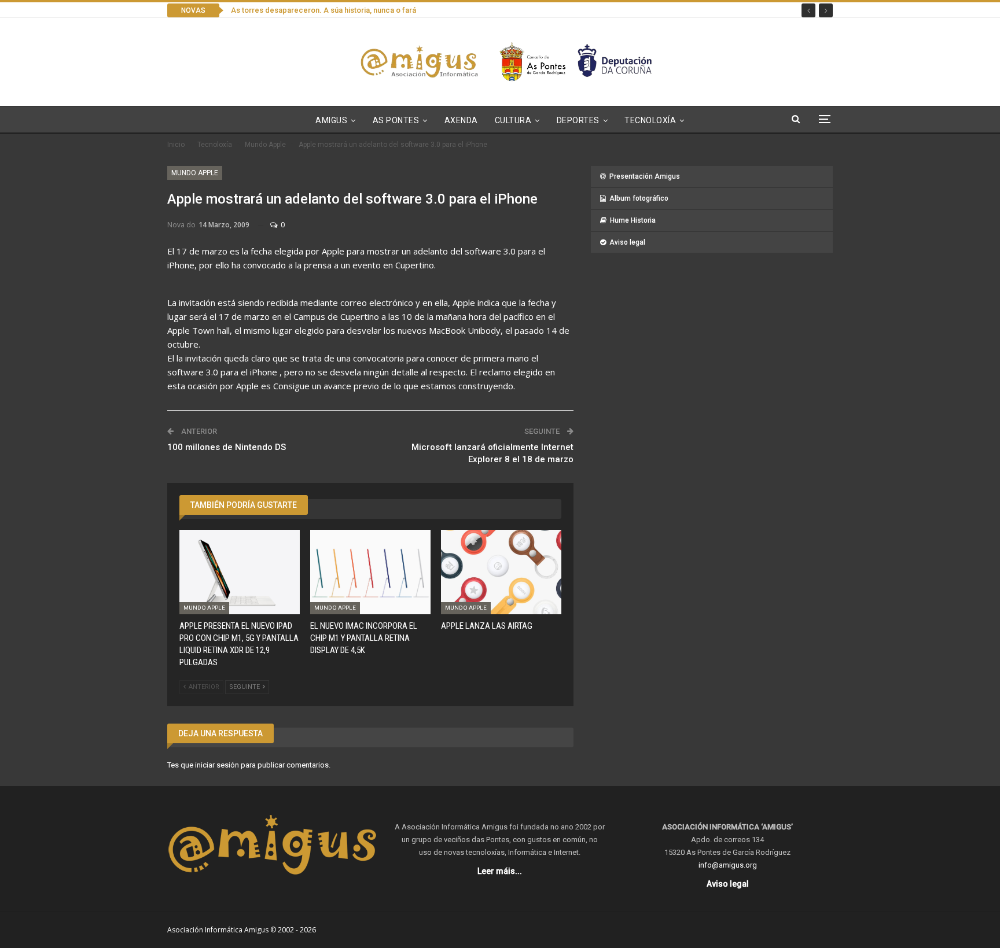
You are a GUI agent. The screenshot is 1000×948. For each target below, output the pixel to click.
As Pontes (396, 120)
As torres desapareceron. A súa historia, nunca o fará (323, 10)
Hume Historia (633, 220)
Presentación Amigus (644, 176)
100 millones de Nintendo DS (226, 447)
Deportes (578, 120)
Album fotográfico (638, 198)
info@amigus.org (727, 865)
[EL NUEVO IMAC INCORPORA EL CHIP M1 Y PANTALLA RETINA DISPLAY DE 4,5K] (370, 572)
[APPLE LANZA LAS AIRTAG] (501, 572)
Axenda (461, 120)
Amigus (331, 120)
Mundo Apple (194, 173)
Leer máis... (499, 871)
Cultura (513, 120)
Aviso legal (627, 242)
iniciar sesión (217, 765)
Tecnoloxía (650, 120)
